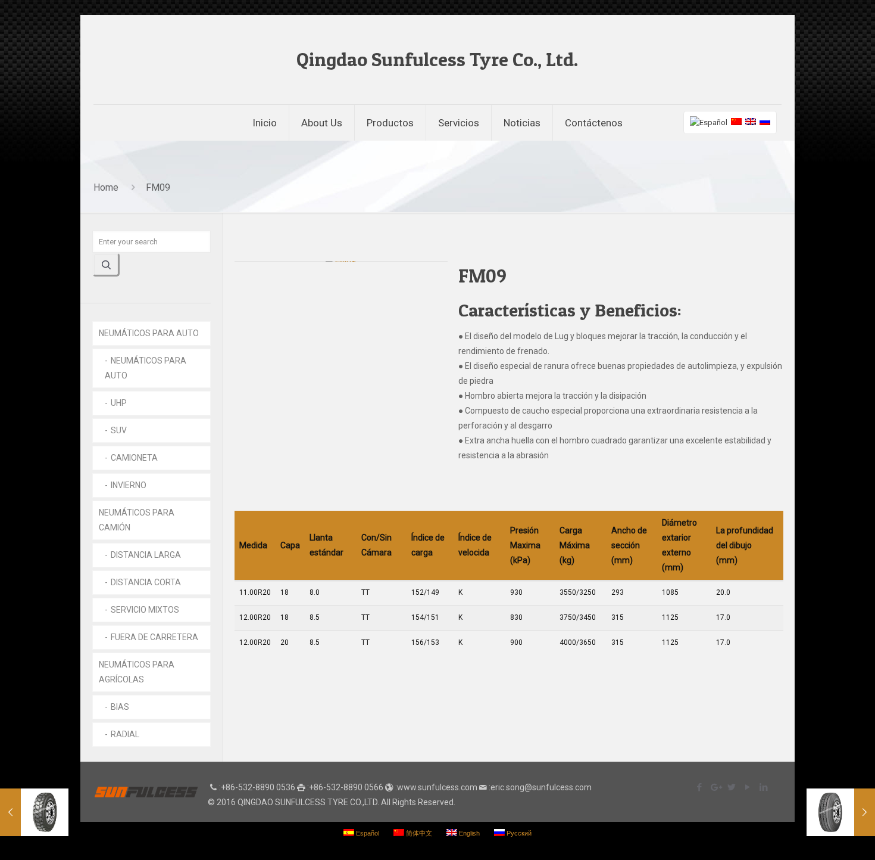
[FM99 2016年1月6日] (34, 812)
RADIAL (125, 734)
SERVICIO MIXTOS (145, 609)
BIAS (120, 707)
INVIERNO (128, 485)
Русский (518, 833)
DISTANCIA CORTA (146, 582)
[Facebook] (699, 787)
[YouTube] (747, 787)
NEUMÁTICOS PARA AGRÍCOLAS (136, 672)
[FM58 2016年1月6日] (841, 812)
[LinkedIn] (763, 787)
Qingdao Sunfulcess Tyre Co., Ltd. (437, 59)
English (468, 833)
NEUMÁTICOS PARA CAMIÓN (136, 520)
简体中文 (418, 833)
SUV (119, 430)
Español (366, 833)
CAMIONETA (134, 457)
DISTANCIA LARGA (146, 555)
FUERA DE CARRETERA (154, 637)
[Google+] (715, 787)
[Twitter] (731, 787)
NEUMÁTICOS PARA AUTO (149, 333)
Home (105, 187)
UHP (119, 403)
